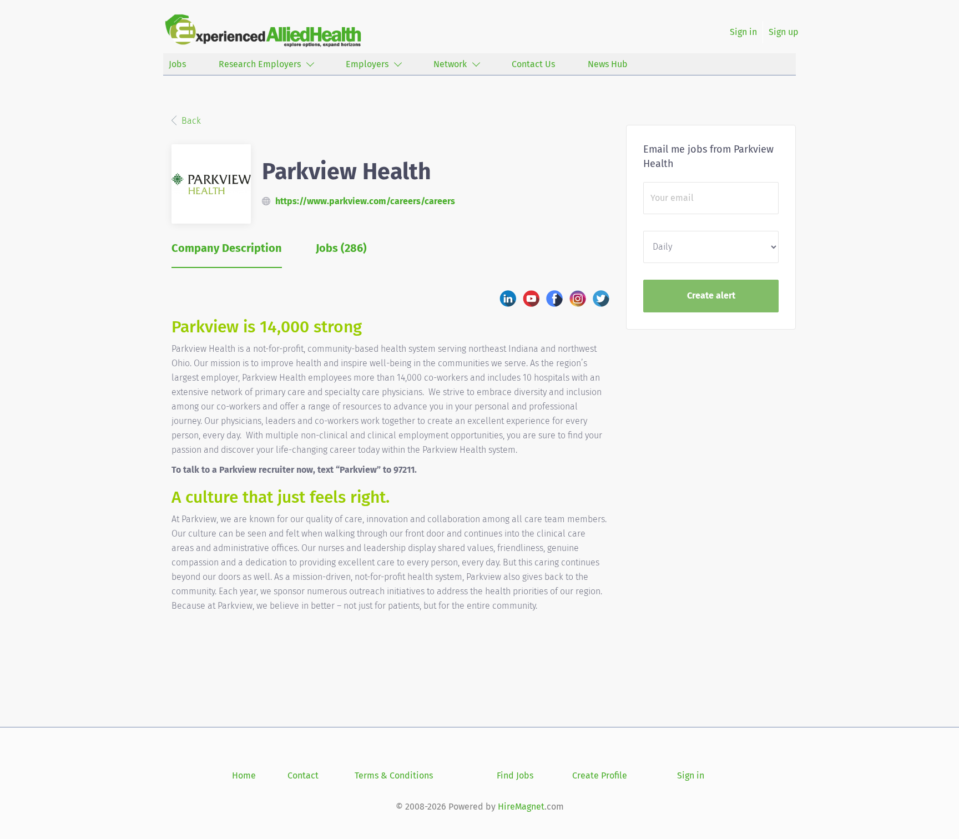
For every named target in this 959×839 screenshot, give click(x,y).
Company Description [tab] (226, 248)
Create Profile (599, 775)
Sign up (784, 32)
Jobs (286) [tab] (341, 248)
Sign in (743, 32)
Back (190, 120)
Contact (303, 775)
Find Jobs (515, 775)
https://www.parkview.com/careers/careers (365, 201)
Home (244, 775)
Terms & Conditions (394, 775)
